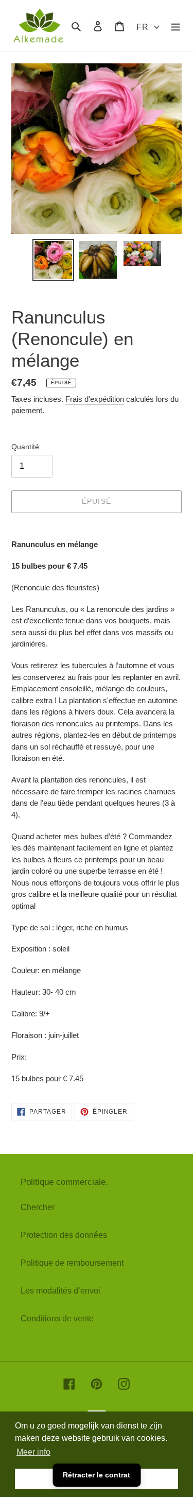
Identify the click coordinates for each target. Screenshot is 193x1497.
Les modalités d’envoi (60, 1290)
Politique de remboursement (72, 1262)
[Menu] (175, 25)
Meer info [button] (33, 1452)
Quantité (25, 447)
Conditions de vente (57, 1318)
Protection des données (64, 1235)
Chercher (38, 1207)
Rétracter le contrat (96, 1475)
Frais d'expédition (94, 399)
